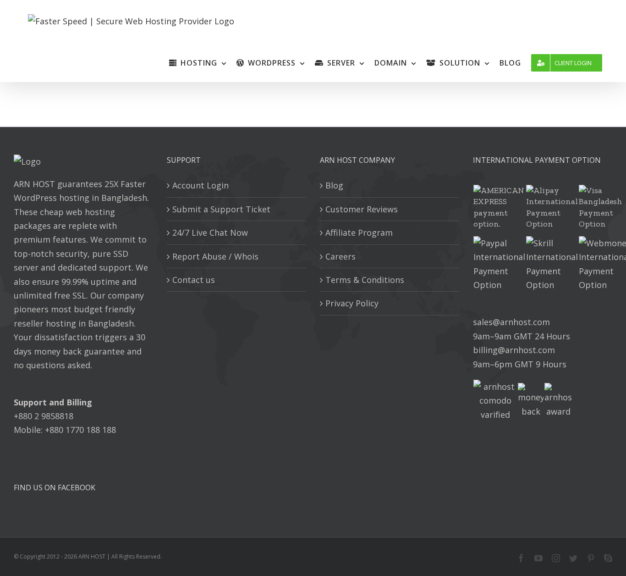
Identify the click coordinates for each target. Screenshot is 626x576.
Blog (334, 185)
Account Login (200, 185)
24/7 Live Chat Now (210, 232)
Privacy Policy (352, 303)
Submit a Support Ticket (221, 209)
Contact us (193, 279)
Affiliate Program (359, 232)
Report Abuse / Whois (215, 256)
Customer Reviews (361, 209)
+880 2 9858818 (43, 415)
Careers (340, 256)
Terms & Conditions (364, 279)
